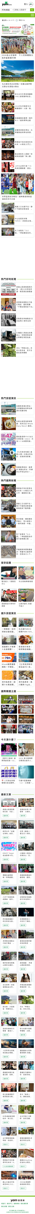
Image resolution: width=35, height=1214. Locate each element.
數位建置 (4, 1206)
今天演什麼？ (8, 739)
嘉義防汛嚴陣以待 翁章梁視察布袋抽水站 (26, 1074)
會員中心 (10, 1203)
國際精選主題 (8, 691)
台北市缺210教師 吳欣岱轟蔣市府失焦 (26, 1118)
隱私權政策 (24, 1203)
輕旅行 (6, 1144)
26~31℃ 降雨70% (16, 20)
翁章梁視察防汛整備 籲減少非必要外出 (8, 1031)
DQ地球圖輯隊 (8, 1166)
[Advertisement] (17, 258)
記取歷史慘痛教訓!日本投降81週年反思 (26, 899)
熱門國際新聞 (8, 480)
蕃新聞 (6, 815)
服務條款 (17, 1203)
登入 (26, 4)
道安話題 (6, 562)
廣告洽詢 (11, 1206)
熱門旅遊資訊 (8, 398)
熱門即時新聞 (8, 279)
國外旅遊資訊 (8, 613)
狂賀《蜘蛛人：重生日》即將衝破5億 (26, 833)
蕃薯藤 (6, 4)
